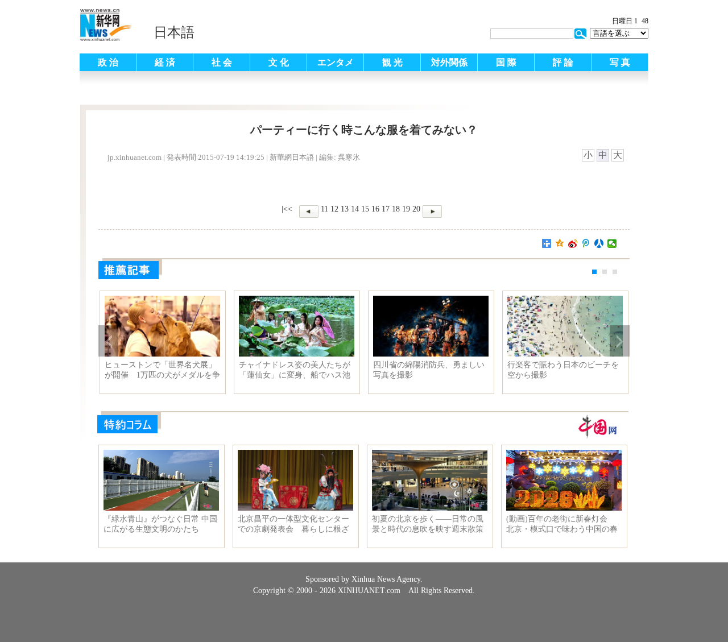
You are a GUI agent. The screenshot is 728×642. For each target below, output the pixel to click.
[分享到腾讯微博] (586, 243)
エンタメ (335, 62)
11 (324, 209)
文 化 (278, 62)
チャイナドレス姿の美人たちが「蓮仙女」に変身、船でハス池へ (294, 370)
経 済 (165, 62)
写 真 (620, 62)
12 (334, 209)
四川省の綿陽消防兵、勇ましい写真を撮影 (429, 370)
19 (406, 209)
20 (416, 209)
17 (386, 209)
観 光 (392, 62)
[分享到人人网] (599, 243)
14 (355, 209)
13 (345, 209)
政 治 (108, 62)
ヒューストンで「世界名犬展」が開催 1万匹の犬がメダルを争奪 (162, 370)
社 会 (222, 62)
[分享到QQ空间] (560, 243)
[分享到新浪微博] (573, 243)
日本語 (174, 32)
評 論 (563, 62)
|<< (287, 209)
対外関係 (449, 62)
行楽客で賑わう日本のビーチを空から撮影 (563, 370)
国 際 (506, 62)
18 (396, 209)
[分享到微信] (612, 243)
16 (375, 209)
